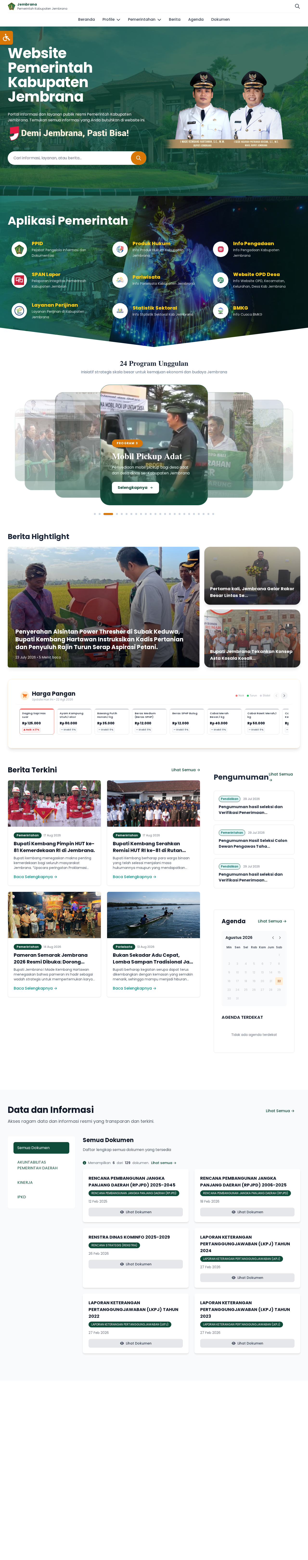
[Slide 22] (204, 514)
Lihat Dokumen (139, 1212)
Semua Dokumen (33, 1148)
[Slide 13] (160, 514)
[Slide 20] (194, 514)
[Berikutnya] (284, 695)
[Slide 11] (151, 514)
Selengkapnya (49, 483)
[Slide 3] (108, 514)
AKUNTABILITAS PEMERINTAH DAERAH (37, 1165)
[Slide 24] (213, 514)
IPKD (21, 1197)
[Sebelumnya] (276, 695)
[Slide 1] (95, 514)
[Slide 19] (189, 514)
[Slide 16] (175, 514)
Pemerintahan (141, 19)
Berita (174, 19)
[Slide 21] (199, 514)
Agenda (196, 19)
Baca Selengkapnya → (35, 877)
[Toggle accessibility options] (6, 38)
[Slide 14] (165, 514)
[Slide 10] (146, 514)
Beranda (86, 19)
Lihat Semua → (186, 770)
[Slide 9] (141, 514)
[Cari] (297, 6)
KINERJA (25, 1182)
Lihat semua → (163, 1162)
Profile (109, 19)
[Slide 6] (127, 514)
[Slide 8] (136, 514)
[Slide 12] (155, 514)
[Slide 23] (208, 514)
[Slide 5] (122, 514)
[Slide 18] (184, 514)
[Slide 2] (100, 514)
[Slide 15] (170, 514)
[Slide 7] (131, 514)
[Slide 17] (179, 514)
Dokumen (220, 19)
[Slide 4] (117, 514)
